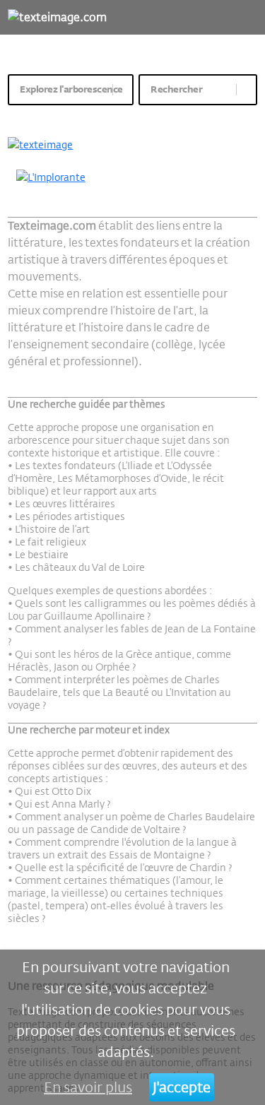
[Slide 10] (166, 116)
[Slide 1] (46, 116)
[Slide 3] (73, 116)
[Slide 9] (152, 116)
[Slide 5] (99, 116)
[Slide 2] (60, 116)
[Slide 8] (140, 116)
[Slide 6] (113, 116)
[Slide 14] (219, 116)
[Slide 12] (193, 116)
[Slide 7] (126, 116)
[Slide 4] (87, 116)
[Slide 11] (179, 116)
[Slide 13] (205, 116)
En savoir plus (88, 1087)
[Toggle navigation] (247, 17)
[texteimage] (132, 145)
